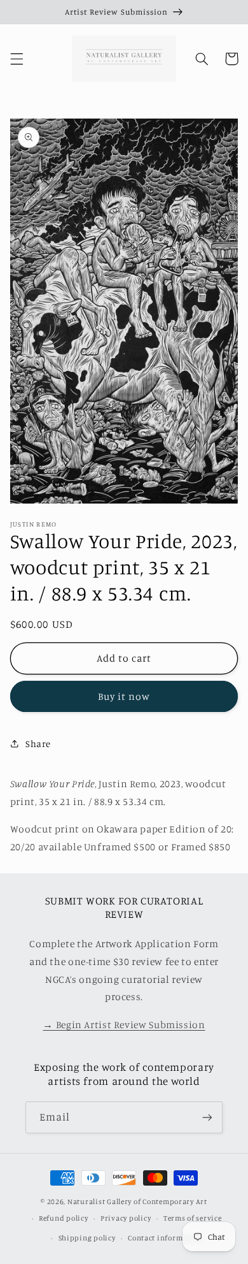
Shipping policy (87, 1237)
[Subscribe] (207, 1117)
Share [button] (38, 743)
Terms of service (192, 1218)
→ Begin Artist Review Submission (124, 1025)
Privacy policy (125, 1218)
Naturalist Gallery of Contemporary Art (137, 1201)
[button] (16, 58)
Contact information (165, 1237)
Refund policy (63, 1218)
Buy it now (124, 696)
